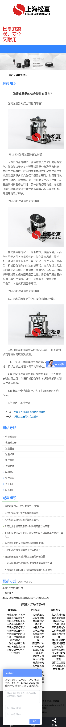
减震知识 (20, 75)
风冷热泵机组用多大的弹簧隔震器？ (22, 513)
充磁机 (50, 701)
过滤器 (56, 701)
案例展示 (9, 472)
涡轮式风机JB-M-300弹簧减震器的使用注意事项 (38, 662)
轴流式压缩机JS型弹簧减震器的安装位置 (24, 556)
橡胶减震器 (10, 442)
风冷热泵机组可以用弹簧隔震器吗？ (22, 519)
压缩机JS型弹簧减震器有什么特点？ (22, 550)
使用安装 (9, 466)
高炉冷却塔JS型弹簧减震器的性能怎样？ (24, 543)
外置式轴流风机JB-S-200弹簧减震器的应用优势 (28, 570)
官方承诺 (9, 478)
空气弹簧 (9, 460)
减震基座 (9, 448)
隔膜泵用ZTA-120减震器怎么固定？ (22, 506)
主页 (11, 75)
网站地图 (43, 713)
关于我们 (9, 484)
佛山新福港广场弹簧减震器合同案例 (58, 643)
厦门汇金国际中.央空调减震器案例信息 (59, 665)
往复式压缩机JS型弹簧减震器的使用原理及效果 (28, 563)
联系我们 (9, 490)
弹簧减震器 (10, 436)
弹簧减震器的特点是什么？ (27, 416)
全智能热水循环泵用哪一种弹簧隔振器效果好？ (28, 526)
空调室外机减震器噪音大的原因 (29, 412)
